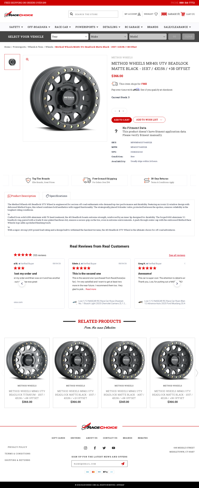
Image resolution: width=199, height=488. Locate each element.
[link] (33, 302)
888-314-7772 (187, 2)
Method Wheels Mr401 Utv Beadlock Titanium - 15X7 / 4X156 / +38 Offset (27, 395)
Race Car (61, 27)
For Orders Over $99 (101, 182)
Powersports (85, 27)
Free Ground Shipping (104, 178)
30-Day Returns (159, 178)
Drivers (75, 438)
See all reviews (177, 255)
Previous (2, 373)
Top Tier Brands (41, 178)
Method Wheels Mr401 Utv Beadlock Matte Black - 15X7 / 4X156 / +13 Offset (75, 395)
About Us (91, 438)
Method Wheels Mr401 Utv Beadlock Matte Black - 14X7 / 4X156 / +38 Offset (124, 395)
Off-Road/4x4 (37, 27)
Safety (14, 27)
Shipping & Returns (17, 460)
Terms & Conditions (17, 453)
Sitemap (120, 485)
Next (196, 373)
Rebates (143, 438)
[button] (169, 14)
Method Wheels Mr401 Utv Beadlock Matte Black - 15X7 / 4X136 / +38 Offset (172, 395)
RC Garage (132, 27)
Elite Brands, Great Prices (43, 182)
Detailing (110, 27)
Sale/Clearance (176, 27)
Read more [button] (91, 289)
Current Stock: (120, 97)
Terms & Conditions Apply (162, 182)
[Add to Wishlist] (43, 344)
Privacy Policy (17, 447)
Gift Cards (58, 438)
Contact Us (110, 438)
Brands (152, 27)
